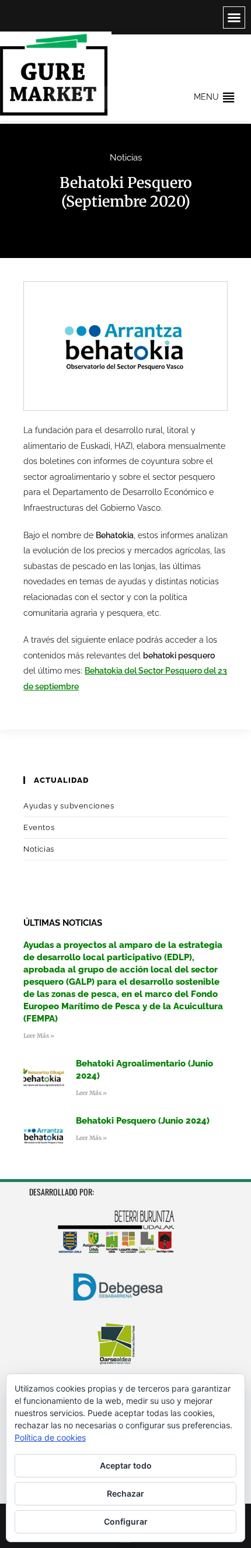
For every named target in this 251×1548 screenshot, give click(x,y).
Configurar (126, 1521)
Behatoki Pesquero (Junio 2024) (143, 1120)
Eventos (38, 827)
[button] (234, 17)
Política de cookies (50, 1437)
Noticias (126, 157)
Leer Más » (38, 1036)
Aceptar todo (126, 1465)
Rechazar (125, 1493)
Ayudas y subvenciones (68, 805)
